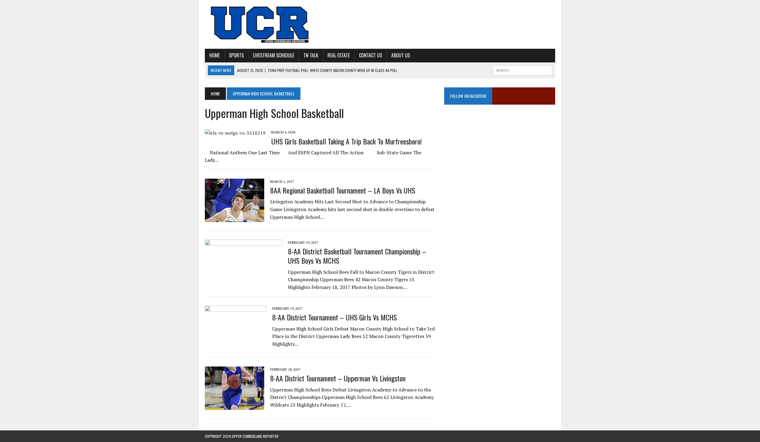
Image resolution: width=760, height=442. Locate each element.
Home (214, 55)
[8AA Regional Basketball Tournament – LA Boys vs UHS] (234, 218)
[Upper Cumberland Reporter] (260, 24)
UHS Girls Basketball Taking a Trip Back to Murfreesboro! (346, 141)
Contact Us (370, 55)
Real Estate (338, 55)
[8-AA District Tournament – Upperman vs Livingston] (234, 406)
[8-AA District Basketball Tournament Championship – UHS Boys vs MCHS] (243, 275)
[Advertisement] (499, 171)
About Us (400, 55)
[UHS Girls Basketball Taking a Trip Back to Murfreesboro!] (235, 133)
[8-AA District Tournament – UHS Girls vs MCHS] (235, 345)
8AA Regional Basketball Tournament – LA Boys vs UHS (342, 190)
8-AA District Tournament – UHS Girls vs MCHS (334, 317)
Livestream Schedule (273, 55)
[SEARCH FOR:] (522, 69)
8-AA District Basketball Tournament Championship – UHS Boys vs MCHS (357, 256)
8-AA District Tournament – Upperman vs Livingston (338, 378)
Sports (236, 55)
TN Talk (310, 55)
